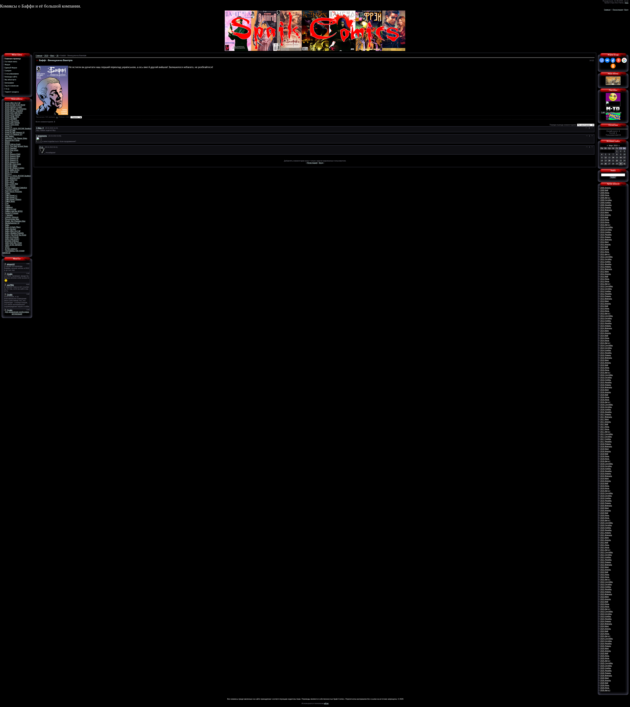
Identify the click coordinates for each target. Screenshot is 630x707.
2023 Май (604, 602)
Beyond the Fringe (12, 140)
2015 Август (605, 372)
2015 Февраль (606, 358)
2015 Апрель (605, 363)
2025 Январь (605, 646)
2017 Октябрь (606, 437)
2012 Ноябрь (605, 291)
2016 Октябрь (606, 407)
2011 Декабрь (605, 264)
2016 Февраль (606, 387)
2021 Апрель (605, 540)
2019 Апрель (605, 481)
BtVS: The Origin (11, 172)
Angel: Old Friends (12, 122)
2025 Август (605, 661)
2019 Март (604, 478)
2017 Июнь (604, 427)
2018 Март (604, 449)
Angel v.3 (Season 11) (13, 134)
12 (606, 157)
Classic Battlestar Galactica (16, 188)
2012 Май (604, 276)
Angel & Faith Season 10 (14, 132)
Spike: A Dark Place (13, 227)
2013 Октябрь (606, 318)
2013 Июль (604, 311)
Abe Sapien (9, 136)
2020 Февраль (606, 505)
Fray (7, 203)
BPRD (7, 142)
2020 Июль (604, 518)
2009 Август (605, 198)
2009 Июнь (604, 193)
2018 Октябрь (606, 466)
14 (613, 157)
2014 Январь (605, 326)
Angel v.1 (8, 126)
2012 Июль (604, 281)
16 (621, 157)
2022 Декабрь (606, 589)
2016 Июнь (604, 397)
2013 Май (604, 306)
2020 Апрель (605, 510)
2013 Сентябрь (606, 316)
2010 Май (604, 217)
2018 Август (605, 461)
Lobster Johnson (11, 217)
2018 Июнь (604, 456)
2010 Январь (605, 207)
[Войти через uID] (601, 60)
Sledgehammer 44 (12, 223)
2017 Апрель (605, 422)
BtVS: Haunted (11, 148)
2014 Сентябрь (606, 345)
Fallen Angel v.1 (11, 195)
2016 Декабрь (606, 412)
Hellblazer (9, 207)
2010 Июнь (604, 220)
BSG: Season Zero (12, 178)
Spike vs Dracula (12, 237)
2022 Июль (604, 577)
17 (624, 157)
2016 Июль (604, 400)
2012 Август (605, 284)
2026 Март (604, 678)
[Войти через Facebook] (612, 60)
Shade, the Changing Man (15, 221)
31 (624, 164)
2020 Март (604, 508)
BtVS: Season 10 (11, 158)
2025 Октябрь (606, 666)
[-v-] (43, 153)
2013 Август (605, 313)
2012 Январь (605, 267)
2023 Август (605, 609)
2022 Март (604, 567)
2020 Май (604, 513)
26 (606, 164)
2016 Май (604, 395)
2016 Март (604, 390)
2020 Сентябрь (606, 523)
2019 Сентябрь (606, 493)
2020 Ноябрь (605, 528)
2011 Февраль (606, 239)
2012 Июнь (604, 279)
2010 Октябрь (606, 230)
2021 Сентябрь (606, 552)
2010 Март (604, 212)
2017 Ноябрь (605, 439)
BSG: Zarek (9, 182)
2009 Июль (604, 195)
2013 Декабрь (606, 323)
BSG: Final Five (11, 180)
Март (52, 55)
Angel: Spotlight (11, 119)
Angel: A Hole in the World (15, 105)
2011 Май (604, 247)
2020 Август (605, 520)
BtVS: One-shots (11, 150)
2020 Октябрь (606, 525)
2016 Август (605, 402)
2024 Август (605, 636)
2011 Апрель (605, 244)
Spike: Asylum (10, 229)
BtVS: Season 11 (11, 160)
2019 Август (605, 491)
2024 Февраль (606, 624)
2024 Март (604, 626)
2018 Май (604, 454)
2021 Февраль (606, 535)
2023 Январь (605, 592)
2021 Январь (605, 533)
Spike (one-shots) (12, 239)
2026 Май (604, 683)
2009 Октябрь (606, 200)
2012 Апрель (605, 274)
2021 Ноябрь (605, 557)
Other (7, 247)
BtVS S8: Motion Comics (14, 168)
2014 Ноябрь (605, 350)
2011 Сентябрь (606, 257)
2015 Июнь (604, 368)
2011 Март (604, 242)
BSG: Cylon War (11, 184)
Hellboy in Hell (10, 209)
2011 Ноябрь (605, 262)
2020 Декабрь (606, 530)
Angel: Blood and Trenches (15, 109)
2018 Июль (604, 459)
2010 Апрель (605, 215)
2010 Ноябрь (605, 232)
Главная (607, 10)
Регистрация (618, 10)
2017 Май (604, 424)
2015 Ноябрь (605, 380)
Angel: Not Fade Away (13, 113)
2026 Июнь (604, 685)
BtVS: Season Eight (12, 154)
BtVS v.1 (8, 174)
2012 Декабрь (606, 294)
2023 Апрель (605, 599)
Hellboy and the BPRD (14, 211)
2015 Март (604, 360)
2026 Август (605, 690)
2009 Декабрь (606, 205)
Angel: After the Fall (12, 103)
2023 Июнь (604, 604)
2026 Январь (605, 673)
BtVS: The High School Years (16, 146)
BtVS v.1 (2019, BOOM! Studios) (18, 176)
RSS (626, 3)
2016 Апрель (605, 392)
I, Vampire (9, 215)
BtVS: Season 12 (11, 162)
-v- (57, 117)
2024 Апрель (605, 629)
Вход (626, 10)
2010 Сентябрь (606, 227)
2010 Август (605, 225)
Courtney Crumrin (12, 190)
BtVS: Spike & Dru (12, 170)
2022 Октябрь (606, 584)
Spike (7, 225)
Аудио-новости (11, 249)
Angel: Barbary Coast (13, 107)
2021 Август (605, 550)
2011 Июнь (604, 249)
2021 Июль (604, 547)
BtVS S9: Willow (11, 166)
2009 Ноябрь (605, 202)
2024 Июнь (604, 634)
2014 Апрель (605, 333)
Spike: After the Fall (12, 231)
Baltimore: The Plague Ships (16, 138)
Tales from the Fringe (13, 243)
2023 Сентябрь (606, 611)
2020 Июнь (604, 515)
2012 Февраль (606, 269)
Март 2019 (613, 145)
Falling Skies (10, 201)
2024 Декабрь (606, 643)
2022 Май (604, 572)
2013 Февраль (606, 299)
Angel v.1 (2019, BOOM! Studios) (18, 128)
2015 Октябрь (606, 377)
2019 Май (604, 483)
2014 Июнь (604, 338)
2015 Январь (605, 355)
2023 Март (604, 597)
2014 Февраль (606, 328)
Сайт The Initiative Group (611, 112)
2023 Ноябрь (605, 616)
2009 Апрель (605, 188)
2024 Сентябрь (606, 639)
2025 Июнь (604, 656)
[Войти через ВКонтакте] (607, 60)
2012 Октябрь (606, 289)
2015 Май (604, 365)
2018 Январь (605, 444)
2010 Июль (604, 222)
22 (617, 161)
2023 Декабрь (606, 619)
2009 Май (604, 190)
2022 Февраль (606, 565)
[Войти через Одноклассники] (613, 66)
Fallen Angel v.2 (11, 197)
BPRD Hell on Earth (13, 144)
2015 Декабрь (606, 382)
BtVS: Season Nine (12, 156)
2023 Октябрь (606, 614)
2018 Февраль (606, 446)
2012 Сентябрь (606, 286)
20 (609, 161)
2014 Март (604, 331)
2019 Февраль (606, 476)
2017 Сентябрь (606, 434)
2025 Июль (604, 658)
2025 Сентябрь (606, 663)
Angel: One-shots (12, 124)
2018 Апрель (605, 451)
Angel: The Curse (12, 121)
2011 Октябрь (606, 259)
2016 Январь (605, 385)
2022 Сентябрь (606, 582)
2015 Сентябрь (606, 375)
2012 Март (604, 271)
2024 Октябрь (606, 641)
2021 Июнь (604, 545)
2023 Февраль (606, 594)
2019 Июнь (604, 486)
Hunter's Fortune (11, 213)
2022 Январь (605, 562)
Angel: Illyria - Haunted (14, 111)
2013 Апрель (605, 303)
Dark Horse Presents (13, 191)
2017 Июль (604, 429)
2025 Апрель (605, 651)
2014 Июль (604, 340)
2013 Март (604, 301)
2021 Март (604, 538)
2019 (46, 55)
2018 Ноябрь (605, 469)
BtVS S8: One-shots (13, 164)
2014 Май (604, 336)
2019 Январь (605, 473)
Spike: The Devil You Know (15, 235)
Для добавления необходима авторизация (17, 313)
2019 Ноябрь (605, 498)
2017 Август (605, 432)
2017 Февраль (606, 417)
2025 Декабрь (606, 671)
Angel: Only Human (12, 115)
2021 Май (604, 542)
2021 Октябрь (606, 555)
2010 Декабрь (606, 235)
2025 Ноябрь (605, 668)
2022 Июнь (604, 574)
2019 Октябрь (606, 496)
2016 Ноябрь (605, 409)
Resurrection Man (12, 219)
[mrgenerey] (39, 141)
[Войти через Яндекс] (618, 60)
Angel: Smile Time (12, 117)
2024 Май (604, 631)
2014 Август (605, 343)
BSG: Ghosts (10, 186)
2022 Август (605, 579)
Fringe (7, 205)
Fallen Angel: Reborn (13, 199)
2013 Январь (605, 296)
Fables (7, 193)
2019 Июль (604, 488)
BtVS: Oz (8, 152)
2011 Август (605, 254)
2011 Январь (605, 237)
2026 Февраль (606, 675)
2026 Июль (604, 688)
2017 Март (604, 419)
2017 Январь (605, 414)
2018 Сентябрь (606, 464)
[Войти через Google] (624, 60)
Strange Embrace (12, 241)
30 (57, 55)
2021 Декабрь (606, 560)
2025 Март (604, 648)
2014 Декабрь (606, 353)
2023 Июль (604, 606)
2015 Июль (604, 370)
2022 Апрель (605, 570)
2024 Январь (605, 621)
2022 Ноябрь (605, 587)
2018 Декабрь (606, 471)
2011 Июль (604, 252)
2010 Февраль (606, 210)
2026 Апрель (605, 680)
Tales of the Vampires (13, 245)
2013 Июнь (604, 308)
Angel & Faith (10, 130)
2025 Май (604, 653)
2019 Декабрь (606, 501)
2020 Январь (605, 503)
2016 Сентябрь (606, 404)
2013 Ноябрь (605, 321)
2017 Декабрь (606, 441)
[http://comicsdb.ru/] (613, 100)
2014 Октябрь (606, 348)
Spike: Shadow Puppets (14, 233)
